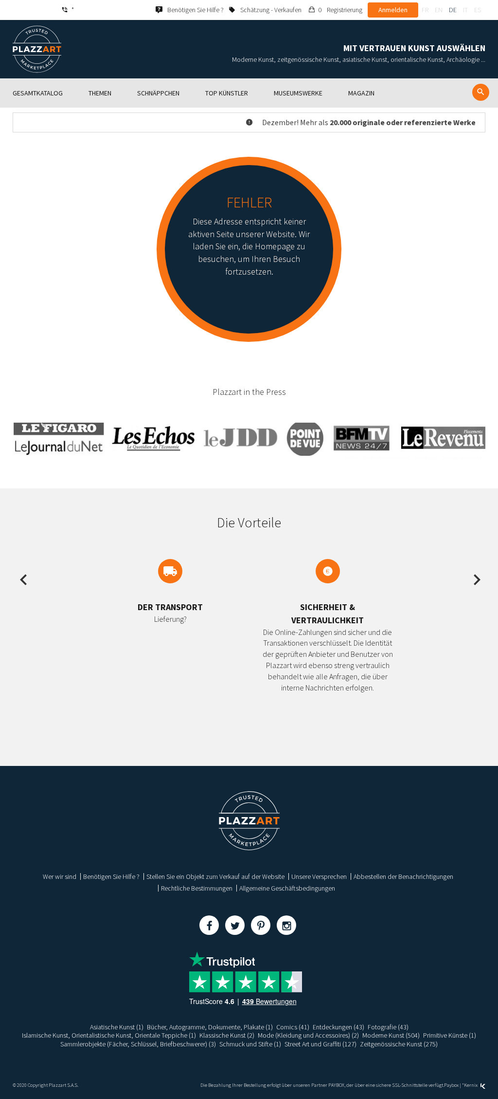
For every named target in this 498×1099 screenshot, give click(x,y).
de (453, 9)
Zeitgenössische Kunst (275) (399, 1044)
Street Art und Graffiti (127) (320, 1044)
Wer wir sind (59, 876)
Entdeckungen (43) (338, 1027)
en (439, 9)
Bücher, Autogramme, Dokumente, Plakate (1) (210, 1027)
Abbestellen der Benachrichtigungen (403, 876)
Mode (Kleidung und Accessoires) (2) (308, 1035)
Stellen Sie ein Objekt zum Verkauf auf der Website (215, 876)
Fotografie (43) (388, 1027)
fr (425, 9)
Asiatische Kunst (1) (116, 1027)
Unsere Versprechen (319, 876)
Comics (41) (292, 1027)
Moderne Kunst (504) (391, 1035)
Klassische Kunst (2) (226, 1035)
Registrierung (344, 9)
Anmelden (393, 9)
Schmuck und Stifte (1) (250, 1044)
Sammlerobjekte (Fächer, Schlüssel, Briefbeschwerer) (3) (138, 1044)
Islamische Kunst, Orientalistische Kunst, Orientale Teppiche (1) (109, 1035)
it (465, 9)
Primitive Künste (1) (449, 1035)
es (477, 9)
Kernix (471, 1085)
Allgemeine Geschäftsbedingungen (287, 888)
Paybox (451, 1085)
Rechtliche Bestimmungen (196, 888)
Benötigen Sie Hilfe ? (111, 876)
